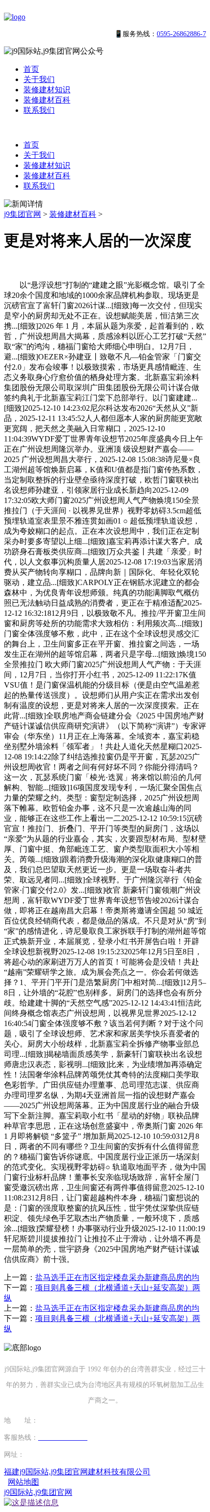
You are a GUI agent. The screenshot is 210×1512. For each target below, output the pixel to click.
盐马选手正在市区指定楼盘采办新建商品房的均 (117, 1277)
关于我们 (39, 79)
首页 (31, 69)
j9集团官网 (22, 214)
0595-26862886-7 (181, 34)
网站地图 (23, 1482)
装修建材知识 (46, 89)
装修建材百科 (46, 100)
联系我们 (39, 110)
